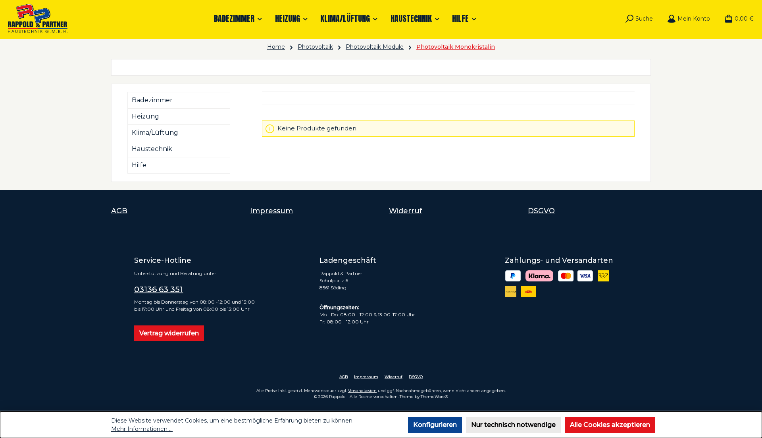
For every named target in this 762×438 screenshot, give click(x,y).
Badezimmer (152, 100)
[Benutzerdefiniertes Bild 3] (576, 276)
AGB (119, 211)
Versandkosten (362, 390)
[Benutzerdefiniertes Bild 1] (513, 276)
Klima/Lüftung (155, 132)
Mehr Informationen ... (142, 428)
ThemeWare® (434, 396)
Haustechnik (152, 149)
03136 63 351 (158, 289)
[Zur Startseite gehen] (37, 18)
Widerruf (405, 211)
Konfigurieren (435, 424)
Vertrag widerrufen (169, 333)
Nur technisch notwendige (513, 424)
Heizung (145, 116)
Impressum (271, 211)
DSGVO (541, 211)
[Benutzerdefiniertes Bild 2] (539, 276)
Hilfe (139, 165)
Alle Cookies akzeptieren (610, 424)
